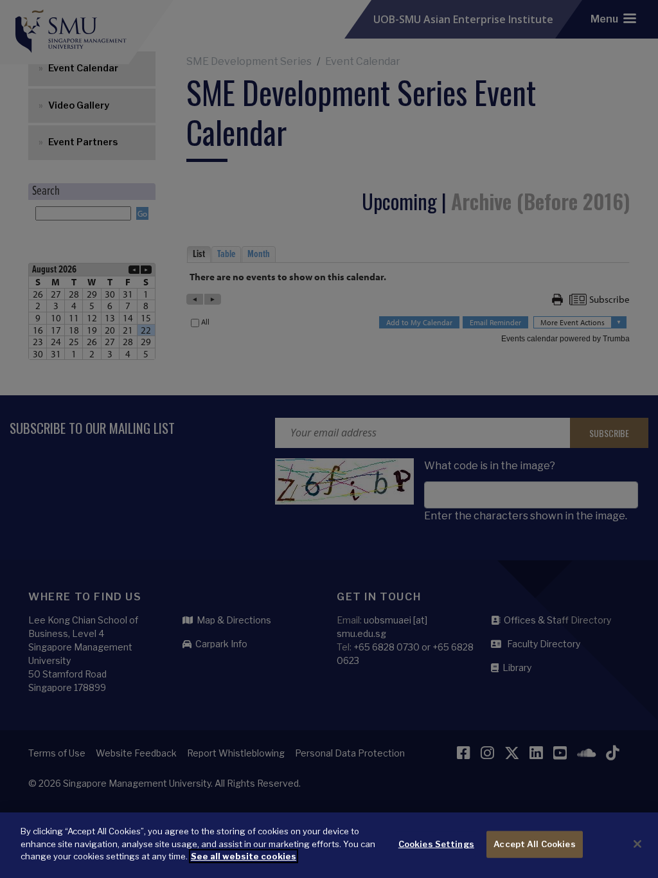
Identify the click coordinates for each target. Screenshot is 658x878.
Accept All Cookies (534, 844)
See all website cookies (243, 856)
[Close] (637, 844)
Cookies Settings (436, 844)
